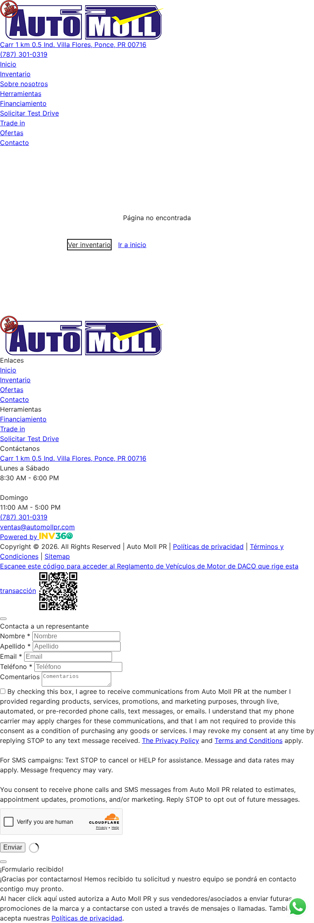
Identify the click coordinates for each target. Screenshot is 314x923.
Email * (11, 656)
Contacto (14, 142)
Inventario (15, 74)
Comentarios (20, 677)
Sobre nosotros (24, 84)
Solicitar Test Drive (29, 113)
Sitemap (57, 556)
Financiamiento (23, 103)
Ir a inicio (132, 245)
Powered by (19, 537)
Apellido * (15, 646)
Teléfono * (16, 666)
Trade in (12, 123)
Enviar (12, 847)
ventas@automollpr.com (37, 527)
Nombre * (15, 636)
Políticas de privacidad (208, 546)
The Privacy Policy (170, 740)
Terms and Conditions (249, 740)
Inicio (8, 64)
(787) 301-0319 (23, 54)
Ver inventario (89, 245)
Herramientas (20, 93)
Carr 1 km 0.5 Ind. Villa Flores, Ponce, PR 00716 (73, 44)
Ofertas (11, 133)
